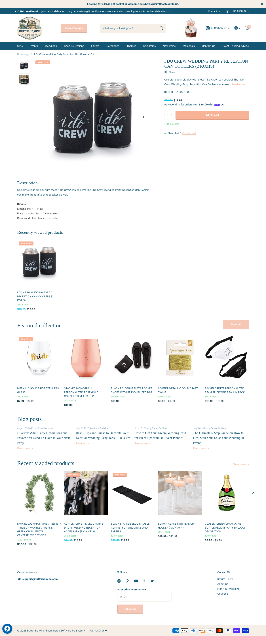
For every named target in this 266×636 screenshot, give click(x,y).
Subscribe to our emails (132, 589)
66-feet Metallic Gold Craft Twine (178, 390)
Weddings (51, 45)
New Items (169, 45)
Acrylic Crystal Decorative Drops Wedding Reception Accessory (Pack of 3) (83, 527)
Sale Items (149, 45)
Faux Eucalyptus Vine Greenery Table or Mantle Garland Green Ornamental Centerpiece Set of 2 (39, 529)
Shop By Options (74, 45)
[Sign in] (237, 28)
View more (240, 464)
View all (236, 324)
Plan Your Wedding (228, 588)
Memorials (189, 45)
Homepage (23, 54)
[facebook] (144, 581)
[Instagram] (119, 581)
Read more (238, 84)
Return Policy (225, 578)
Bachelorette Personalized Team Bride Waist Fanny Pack (225, 390)
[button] (15, 11)
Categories (112, 45)
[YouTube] (136, 581)
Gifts (20, 45)
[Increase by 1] (173, 112)
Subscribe (130, 608)
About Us (222, 583)
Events (34, 45)
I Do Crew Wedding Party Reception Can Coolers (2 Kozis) (35, 296)
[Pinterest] (127, 581)
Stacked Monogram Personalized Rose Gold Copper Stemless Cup (81, 392)
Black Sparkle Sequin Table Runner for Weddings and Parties (130, 527)
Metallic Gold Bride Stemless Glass (38, 390)
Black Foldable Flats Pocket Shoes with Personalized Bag (131, 390)
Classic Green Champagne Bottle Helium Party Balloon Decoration (225, 527)
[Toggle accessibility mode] (227, 11)
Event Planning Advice (235, 45)
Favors (95, 45)
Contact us (214, 11)
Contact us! (189, 133)
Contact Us (208, 45)
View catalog (73, 27)
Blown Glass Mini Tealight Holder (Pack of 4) (177, 525)
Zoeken (161, 28)
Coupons (222, 593)
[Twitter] (152, 581)
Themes (131, 45)
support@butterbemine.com (40, 578)
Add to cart (212, 114)
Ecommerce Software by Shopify (65, 630)
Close (262, 4)
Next (170, 11)
